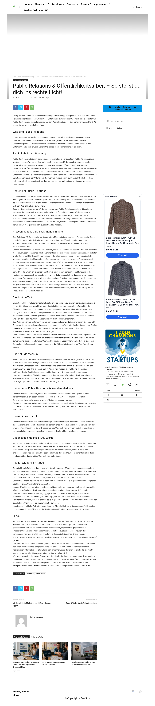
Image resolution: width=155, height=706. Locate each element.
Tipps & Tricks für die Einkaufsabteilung (81, 603)
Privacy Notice (21, 691)
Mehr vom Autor (37, 637)
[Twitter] (20, 107)
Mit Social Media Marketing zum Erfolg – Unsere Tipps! (32, 604)
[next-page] (18, 671)
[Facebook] (15, 107)
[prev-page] (14, 671)
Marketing (30, 574)
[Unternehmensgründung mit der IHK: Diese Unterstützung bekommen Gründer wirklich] (26, 651)
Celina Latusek (21, 98)
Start (14, 77)
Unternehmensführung (26, 77)
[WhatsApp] (32, 107)
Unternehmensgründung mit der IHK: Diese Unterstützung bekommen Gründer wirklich (26, 664)
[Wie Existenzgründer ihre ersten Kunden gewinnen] (55, 651)
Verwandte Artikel (21, 637)
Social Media (40, 574)
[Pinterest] (26, 107)
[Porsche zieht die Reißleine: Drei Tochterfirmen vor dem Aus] (84, 651)
